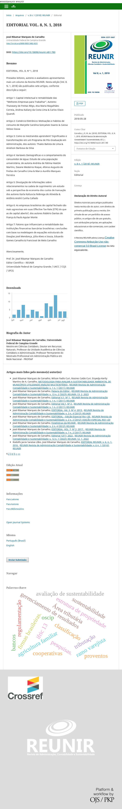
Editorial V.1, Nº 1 (61, 397)
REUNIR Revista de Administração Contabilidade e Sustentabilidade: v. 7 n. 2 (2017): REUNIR (59, 431)
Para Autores (12, 504)
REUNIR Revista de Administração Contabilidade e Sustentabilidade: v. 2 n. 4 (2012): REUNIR (63, 424)
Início (8, 15)
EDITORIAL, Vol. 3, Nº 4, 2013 (67, 410)
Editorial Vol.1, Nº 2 (61, 403)
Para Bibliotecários (15, 508)
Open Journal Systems (18, 522)
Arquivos (19, 15)
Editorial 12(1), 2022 (62, 435)
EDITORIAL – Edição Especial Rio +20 (71, 416)
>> (19, 453)
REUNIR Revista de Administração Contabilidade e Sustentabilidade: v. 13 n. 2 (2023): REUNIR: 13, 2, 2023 (60, 393)
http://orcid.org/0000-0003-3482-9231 (22, 43)
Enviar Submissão (18, 559)
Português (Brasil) (16, 540)
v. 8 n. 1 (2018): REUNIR (39, 15)
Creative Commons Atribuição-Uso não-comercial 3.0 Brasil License (94, 241)
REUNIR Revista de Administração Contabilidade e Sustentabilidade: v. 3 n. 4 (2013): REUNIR (58, 412)
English (10, 545)
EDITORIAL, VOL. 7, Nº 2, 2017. (67, 429)
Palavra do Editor (60, 391)
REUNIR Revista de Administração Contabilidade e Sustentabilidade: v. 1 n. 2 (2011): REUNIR (61, 405)
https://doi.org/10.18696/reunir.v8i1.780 (33, 52)
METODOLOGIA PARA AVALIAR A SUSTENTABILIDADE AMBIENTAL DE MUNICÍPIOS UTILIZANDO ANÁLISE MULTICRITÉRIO (62, 383)
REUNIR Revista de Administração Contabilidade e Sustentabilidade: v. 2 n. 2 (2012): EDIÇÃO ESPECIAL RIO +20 (62, 418)
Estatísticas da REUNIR (63, 422)
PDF (81, 103)
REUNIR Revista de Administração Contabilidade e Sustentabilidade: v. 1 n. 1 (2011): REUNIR (59, 386)
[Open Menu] (6, 6)
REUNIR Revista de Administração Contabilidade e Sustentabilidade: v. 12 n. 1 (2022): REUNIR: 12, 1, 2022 (62, 437)
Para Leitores (12, 499)
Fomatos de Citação (86, 148)
